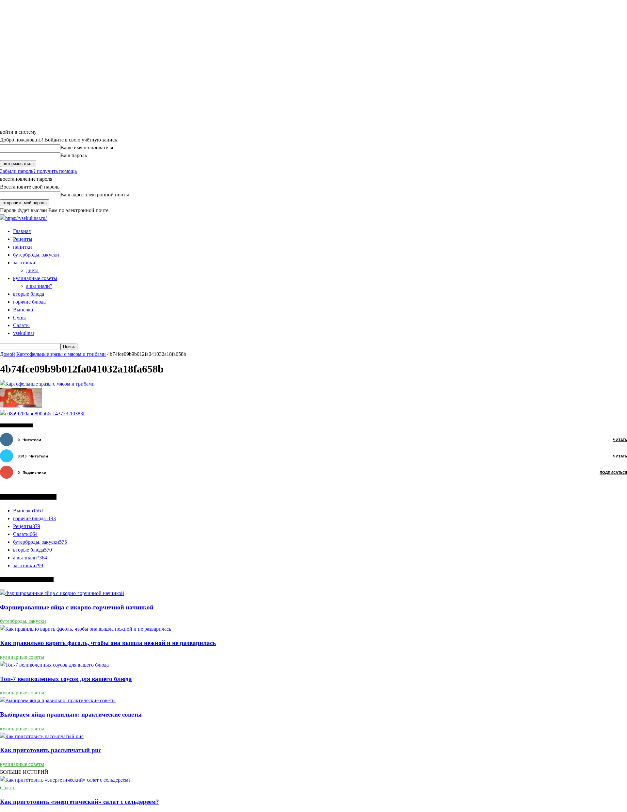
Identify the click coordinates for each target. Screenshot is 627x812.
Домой (7, 354)
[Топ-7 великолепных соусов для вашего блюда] (54, 665)
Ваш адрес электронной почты (94, 194)
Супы (19, 317)
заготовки (24, 262)
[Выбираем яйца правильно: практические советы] (58, 700)
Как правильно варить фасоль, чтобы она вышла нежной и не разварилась (108, 642)
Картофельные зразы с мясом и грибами (61, 354)
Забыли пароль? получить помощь (38, 171)
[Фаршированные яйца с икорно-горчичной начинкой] (62, 593)
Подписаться (613, 472)
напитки (22, 247)
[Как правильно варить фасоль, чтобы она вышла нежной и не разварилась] (85, 629)
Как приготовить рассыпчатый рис (50, 750)
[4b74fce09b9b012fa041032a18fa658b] (47, 384)
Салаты (21, 325)
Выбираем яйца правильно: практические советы (71, 714)
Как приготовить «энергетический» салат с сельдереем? (79, 801)
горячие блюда (29, 302)
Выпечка (23, 309)
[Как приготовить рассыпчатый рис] (42, 736)
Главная (22, 231)
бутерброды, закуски (36, 254)
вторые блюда (28, 294)
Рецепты (22, 239)
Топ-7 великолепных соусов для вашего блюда (66, 678)
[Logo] (23, 218)
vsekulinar (23, 333)
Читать (620, 439)
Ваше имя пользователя (86, 147)
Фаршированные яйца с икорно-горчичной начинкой (76, 607)
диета (32, 270)
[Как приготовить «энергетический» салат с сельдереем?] (65, 780)
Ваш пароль (73, 155)
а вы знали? (39, 286)
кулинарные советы (35, 278)
